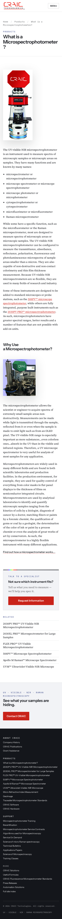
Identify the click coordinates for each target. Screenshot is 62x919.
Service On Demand (12, 837)
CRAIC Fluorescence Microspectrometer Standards (27, 879)
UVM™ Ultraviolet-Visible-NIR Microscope (28, 666)
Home (5, 21)
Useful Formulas (10, 874)
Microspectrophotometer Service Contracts (24, 829)
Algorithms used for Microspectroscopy (22, 833)
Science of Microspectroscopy (17, 854)
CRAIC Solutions (11, 870)
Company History (11, 742)
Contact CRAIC (16, 716)
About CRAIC (11, 737)
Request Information (31, 600)
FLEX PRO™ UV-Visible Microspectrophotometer (18, 645)
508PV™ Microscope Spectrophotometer (27, 654)
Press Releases (10, 883)
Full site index (9, 891)
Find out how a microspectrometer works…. (29, 552)
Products (19, 21)
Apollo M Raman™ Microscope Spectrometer (29, 660)
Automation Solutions (13, 887)
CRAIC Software (11, 804)
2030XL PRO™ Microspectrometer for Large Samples (29, 635)
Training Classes (10, 858)
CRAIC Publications (12, 746)
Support (8, 816)
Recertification (10, 825)
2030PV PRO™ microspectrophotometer (31, 312)
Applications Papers (12, 850)
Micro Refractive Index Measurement (20, 792)
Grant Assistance (11, 750)
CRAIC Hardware (11, 808)
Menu (53, 6)
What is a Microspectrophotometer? (20, 763)
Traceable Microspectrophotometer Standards (25, 800)
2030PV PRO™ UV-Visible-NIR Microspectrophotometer (21, 625)
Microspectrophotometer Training (19, 821)
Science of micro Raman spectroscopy (21, 841)
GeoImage (8, 796)
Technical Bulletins (12, 846)
